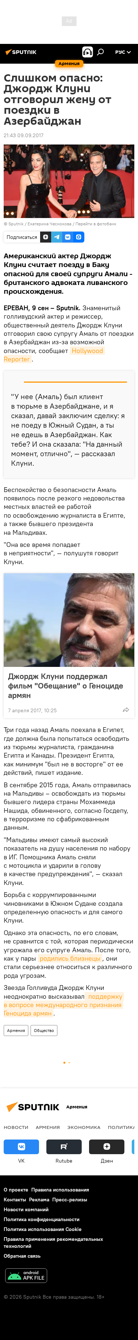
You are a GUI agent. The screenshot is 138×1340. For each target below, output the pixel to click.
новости (16, 1127)
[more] (125, 709)
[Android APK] (26, 1276)
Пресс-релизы (69, 1199)
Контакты (15, 1199)
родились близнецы (70, 958)
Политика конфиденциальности (41, 1219)
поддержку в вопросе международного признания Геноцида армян (64, 1005)
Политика (122, 1127)
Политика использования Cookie (43, 1229)
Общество (44, 1030)
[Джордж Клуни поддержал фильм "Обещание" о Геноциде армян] (69, 620)
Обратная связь (22, 1256)
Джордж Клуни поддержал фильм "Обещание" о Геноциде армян (65, 685)
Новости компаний (26, 1209)
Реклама (39, 1199)
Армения (16, 1030)
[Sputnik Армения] (22, 55)
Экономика (83, 1127)
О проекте (16, 1189)
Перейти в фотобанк (95, 223)
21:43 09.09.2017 (23, 135)
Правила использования (60, 1189)
